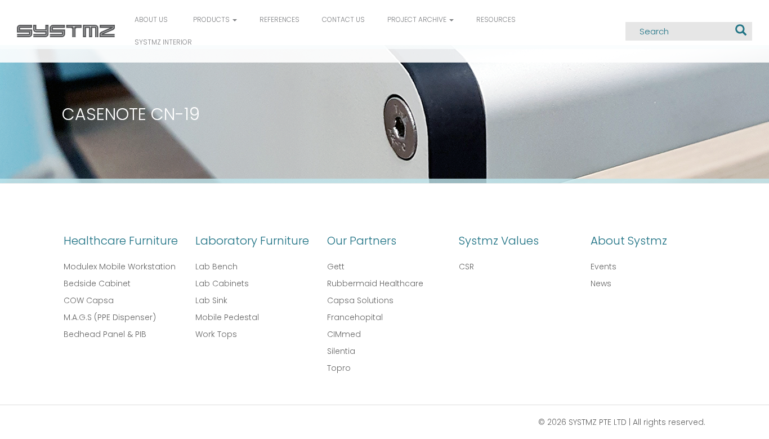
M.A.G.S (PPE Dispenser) (110, 317)
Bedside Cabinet (97, 283)
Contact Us (343, 19)
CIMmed (344, 334)
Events (603, 266)
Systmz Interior (163, 42)
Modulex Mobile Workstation (120, 266)
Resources (496, 19)
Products (212, 19)
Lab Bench (216, 266)
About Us (151, 19)
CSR (466, 266)
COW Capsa (89, 300)
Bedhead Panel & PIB (105, 334)
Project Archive (417, 19)
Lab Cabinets (222, 283)
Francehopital (355, 317)
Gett (336, 266)
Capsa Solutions (360, 300)
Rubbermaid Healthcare (375, 283)
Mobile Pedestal (227, 317)
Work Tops (216, 334)
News (601, 283)
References (279, 19)
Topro (339, 368)
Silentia (341, 351)
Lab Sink (211, 300)
